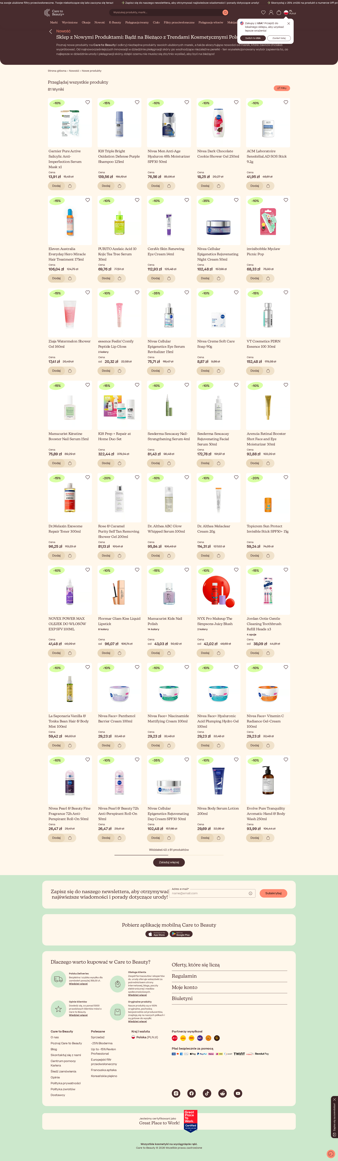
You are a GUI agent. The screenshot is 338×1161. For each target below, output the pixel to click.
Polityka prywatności (66, 1083)
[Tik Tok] (207, 1093)
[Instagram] (176, 1093)
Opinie (55, 1077)
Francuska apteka (104, 1070)
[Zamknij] (334, 1099)
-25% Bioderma (101, 1043)
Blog (54, 1049)
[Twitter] (222, 1093)
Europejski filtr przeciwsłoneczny (104, 1062)
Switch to (253, 38)
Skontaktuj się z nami (66, 1055)
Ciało (156, 22)
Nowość (100, 22)
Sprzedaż (97, 1037)
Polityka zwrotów (63, 1089)
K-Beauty (115, 22)
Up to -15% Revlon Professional (103, 1051)
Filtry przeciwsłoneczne (179, 22)
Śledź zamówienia (63, 1071)
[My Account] (271, 12)
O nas (55, 1037)
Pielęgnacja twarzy (137, 22)
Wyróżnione (70, 22)
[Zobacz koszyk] (279, 12)
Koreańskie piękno (104, 1076)
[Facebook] (191, 1093)
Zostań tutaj (279, 38)
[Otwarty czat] (331, 1154)
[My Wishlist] (263, 12)
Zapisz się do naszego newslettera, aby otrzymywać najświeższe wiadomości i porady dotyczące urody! (192, 3)
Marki (54, 22)
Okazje (86, 22)
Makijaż (232, 22)
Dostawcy (58, 1095)
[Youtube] (238, 1093)
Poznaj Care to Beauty (66, 1043)
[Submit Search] (225, 12)
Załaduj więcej (169, 862)
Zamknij (289, 23)
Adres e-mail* (180, 889)
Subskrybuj (273, 893)
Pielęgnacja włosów (211, 22)
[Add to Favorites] (87, 102)
